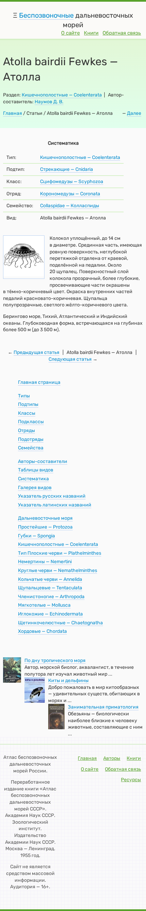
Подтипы (28, 404)
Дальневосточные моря (45, 518)
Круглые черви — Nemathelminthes (57, 570)
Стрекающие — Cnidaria (66, 169)
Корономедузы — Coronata (70, 194)
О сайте (70, 33)
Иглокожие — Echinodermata (50, 614)
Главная (12, 113)
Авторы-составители (42, 461)
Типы (24, 396)
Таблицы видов (35, 470)
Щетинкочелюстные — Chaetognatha (60, 623)
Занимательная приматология (103, 707)
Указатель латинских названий (54, 505)
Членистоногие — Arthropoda (51, 597)
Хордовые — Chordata (42, 631)
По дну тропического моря (55, 660)
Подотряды (30, 439)
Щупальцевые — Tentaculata (50, 588)
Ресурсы (131, 780)
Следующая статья (70, 359)
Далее (134, 113)
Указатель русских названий (52, 496)
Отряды (26, 430)
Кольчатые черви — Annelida (50, 579)
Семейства (30, 448)
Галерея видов (35, 487)
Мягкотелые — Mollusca (44, 605)
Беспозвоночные (46, 15)
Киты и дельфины (68, 680)
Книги (91, 33)
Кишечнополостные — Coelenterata (62, 95)
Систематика (33, 479)
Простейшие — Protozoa (45, 527)
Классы (26, 413)
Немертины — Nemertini (45, 562)
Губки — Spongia (36, 536)
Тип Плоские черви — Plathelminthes (59, 553)
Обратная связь (122, 33)
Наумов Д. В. (49, 102)
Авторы (111, 758)
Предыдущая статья (36, 352)
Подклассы (31, 422)
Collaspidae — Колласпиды (69, 206)
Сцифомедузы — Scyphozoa (71, 181)
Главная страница (39, 382)
